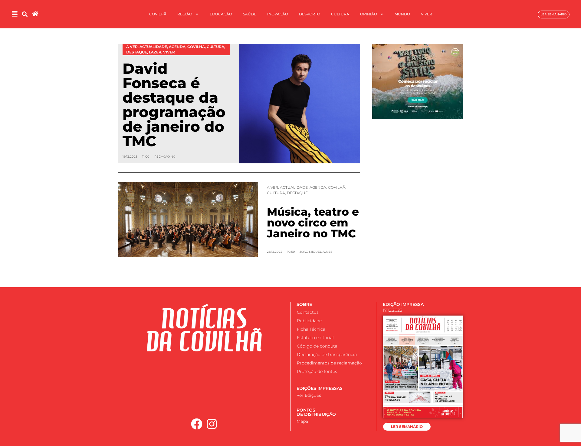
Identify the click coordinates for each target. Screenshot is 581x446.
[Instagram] (212, 424)
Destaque (297, 193)
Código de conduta (317, 346)
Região (184, 14)
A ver (272, 187)
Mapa (302, 421)
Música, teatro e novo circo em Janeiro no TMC (313, 222)
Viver (426, 14)
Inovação (277, 14)
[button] (25, 14)
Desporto (309, 14)
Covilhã (157, 14)
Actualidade (294, 187)
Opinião (368, 14)
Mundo (402, 14)
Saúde (249, 14)
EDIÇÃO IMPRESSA (403, 304)
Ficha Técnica (311, 329)
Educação (221, 14)
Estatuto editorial (315, 337)
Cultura (340, 14)
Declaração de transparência (327, 354)
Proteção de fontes (317, 371)
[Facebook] (197, 424)
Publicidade (309, 320)
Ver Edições (309, 395)
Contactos (308, 312)
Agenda (318, 187)
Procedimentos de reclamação (329, 363)
